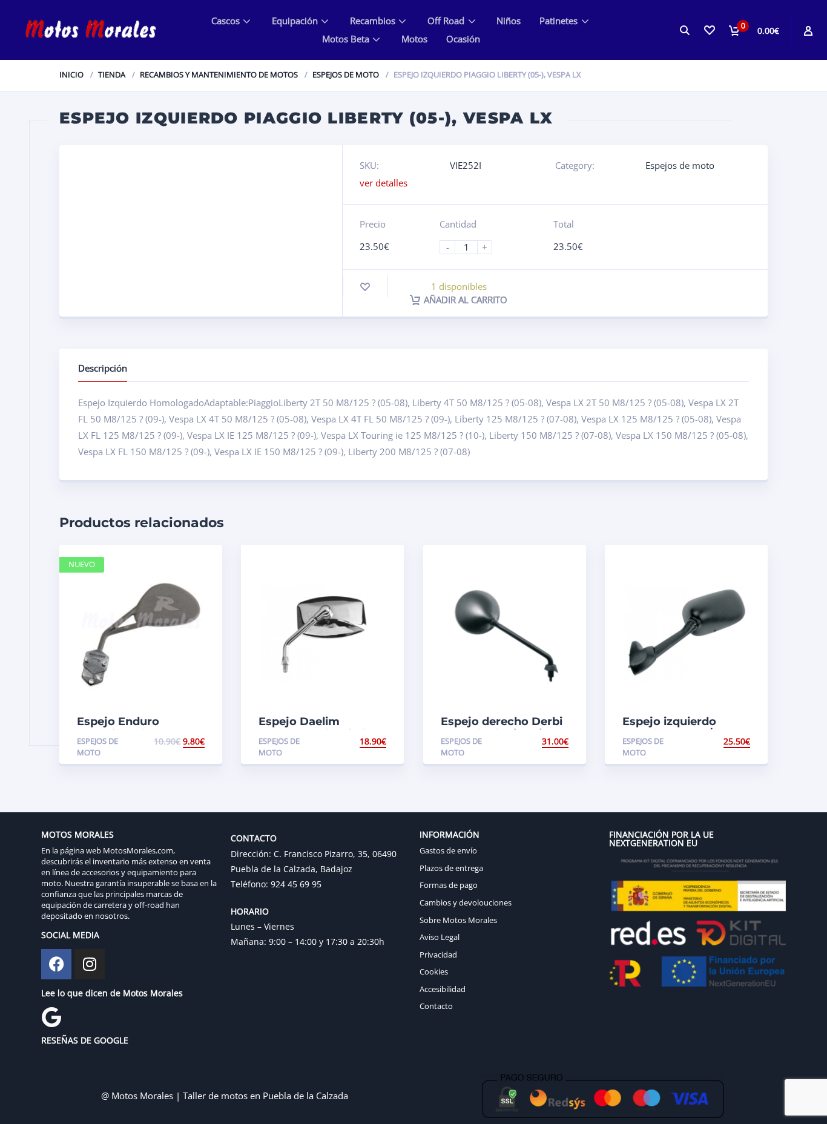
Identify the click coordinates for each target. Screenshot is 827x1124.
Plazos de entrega (451, 868)
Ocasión (463, 39)
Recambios (372, 21)
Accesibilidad (443, 989)
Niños (508, 21)
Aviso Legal (440, 937)
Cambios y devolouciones (466, 902)
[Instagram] (89, 964)
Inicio (71, 74)
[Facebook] (56, 964)
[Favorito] (365, 286)
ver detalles (383, 183)
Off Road (445, 21)
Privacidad (438, 954)
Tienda (111, 74)
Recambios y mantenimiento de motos (219, 74)
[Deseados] (709, 30)
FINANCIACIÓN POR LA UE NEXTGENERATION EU (661, 839)
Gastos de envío (448, 850)
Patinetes (558, 21)
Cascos (225, 21)
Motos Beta (345, 39)
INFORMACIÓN (449, 834)
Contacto (436, 1006)
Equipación (295, 21)
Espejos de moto (345, 74)
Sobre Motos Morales (458, 920)
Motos (414, 39)
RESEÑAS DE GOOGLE (84, 1040)
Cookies (434, 971)
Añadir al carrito (465, 300)
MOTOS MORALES (77, 834)
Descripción (102, 368)
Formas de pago (449, 884)
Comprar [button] (184, 741)
